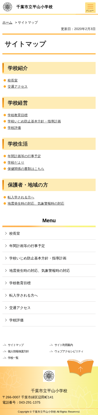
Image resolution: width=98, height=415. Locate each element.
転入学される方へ (21, 197)
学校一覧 (13, 357)
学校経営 (18, 103)
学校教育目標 (18, 115)
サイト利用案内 (63, 345)
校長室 (13, 80)
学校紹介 (18, 68)
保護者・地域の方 (28, 184)
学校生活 (18, 144)
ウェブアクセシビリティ (68, 351)
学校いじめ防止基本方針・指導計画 (34, 121)
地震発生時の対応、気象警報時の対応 (36, 203)
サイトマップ (16, 345)
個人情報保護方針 (18, 351)
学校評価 (14, 128)
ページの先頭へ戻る (80, 367)
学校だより (16, 162)
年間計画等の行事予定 (24, 156)
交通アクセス (18, 86)
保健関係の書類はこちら (26, 169)
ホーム (7, 22)
